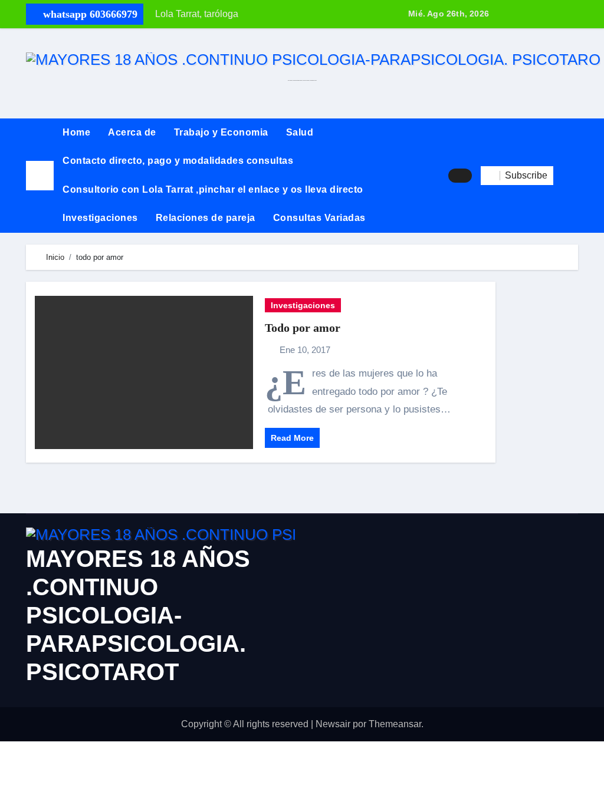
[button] (565, 175)
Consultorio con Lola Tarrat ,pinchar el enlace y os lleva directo (213, 189)
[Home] (40, 175)
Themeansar (395, 724)
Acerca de (132, 132)
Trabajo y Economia (221, 132)
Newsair (333, 724)
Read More (292, 438)
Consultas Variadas (319, 218)
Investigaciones (100, 218)
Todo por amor (302, 327)
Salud (300, 132)
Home (76, 132)
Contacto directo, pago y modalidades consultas (178, 161)
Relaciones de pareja (205, 218)
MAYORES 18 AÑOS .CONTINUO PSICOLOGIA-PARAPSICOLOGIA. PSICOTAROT (138, 615)
